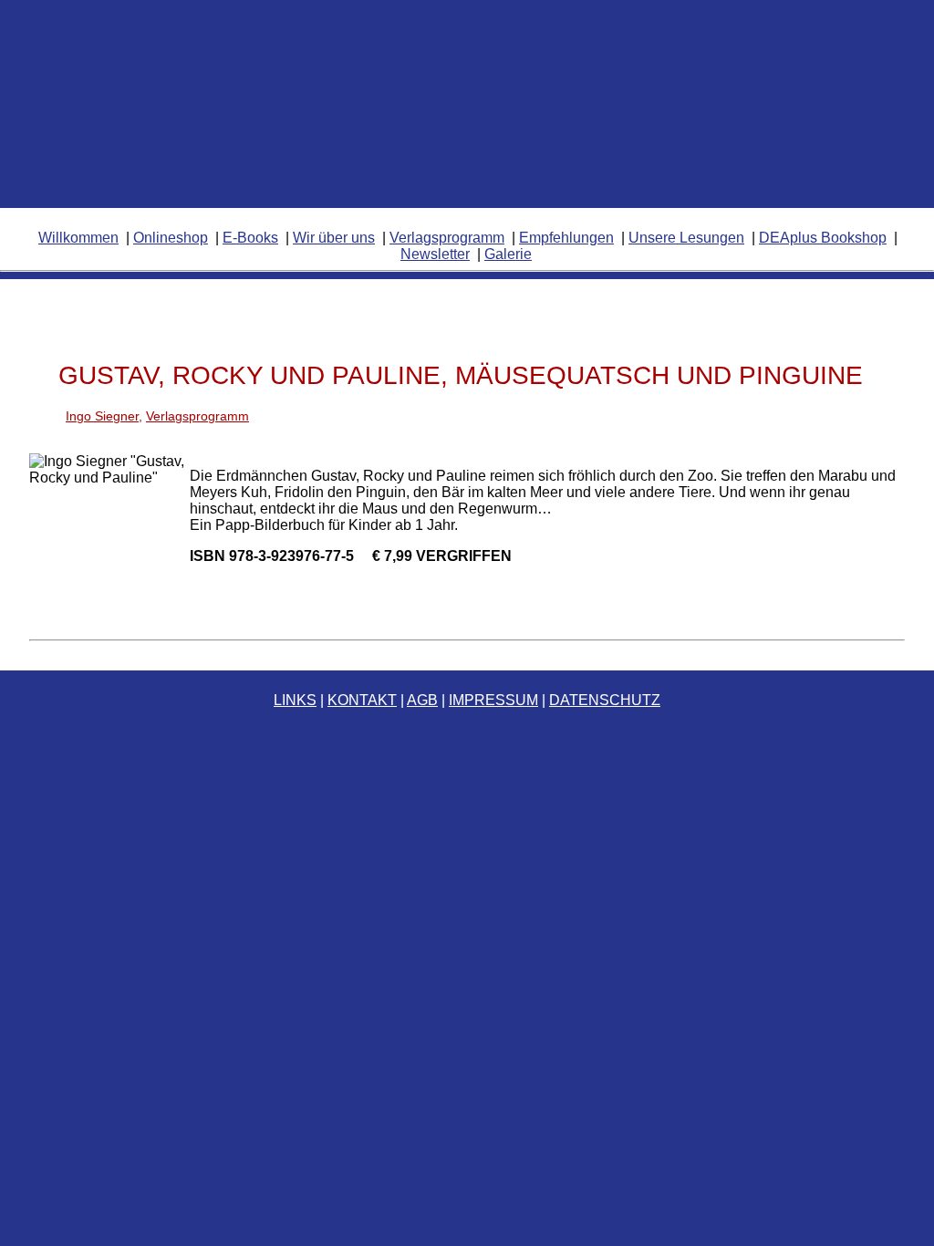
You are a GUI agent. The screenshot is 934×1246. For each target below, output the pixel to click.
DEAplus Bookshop (823, 237)
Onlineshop (170, 237)
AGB (422, 700)
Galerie (508, 254)
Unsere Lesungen (686, 237)
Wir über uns (334, 237)
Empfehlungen (566, 237)
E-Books (250, 237)
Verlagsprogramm (446, 237)
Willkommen (78, 237)
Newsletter (435, 254)
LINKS (295, 700)
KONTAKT (362, 700)
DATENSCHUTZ (604, 700)
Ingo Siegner (102, 416)
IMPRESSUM (493, 700)
